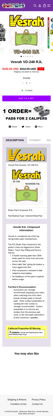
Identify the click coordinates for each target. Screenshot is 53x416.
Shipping (17, 72)
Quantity (26, 78)
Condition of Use (18, 404)
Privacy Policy (39, 399)
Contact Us (37, 404)
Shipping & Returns (16, 399)
